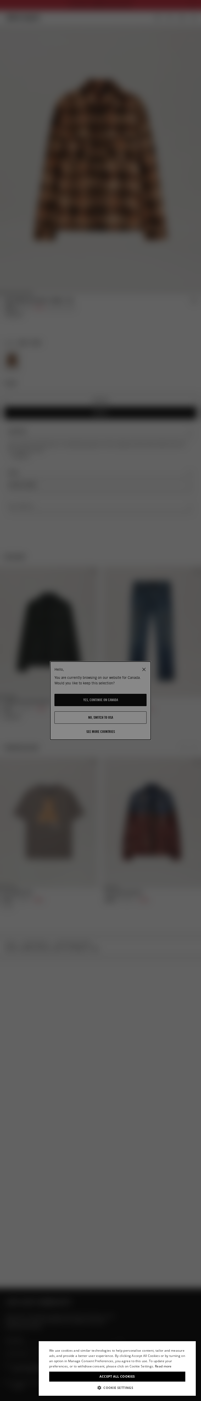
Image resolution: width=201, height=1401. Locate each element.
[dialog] (117, 1368)
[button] (117, 1388)
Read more (163, 1366)
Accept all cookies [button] (117, 1376)
